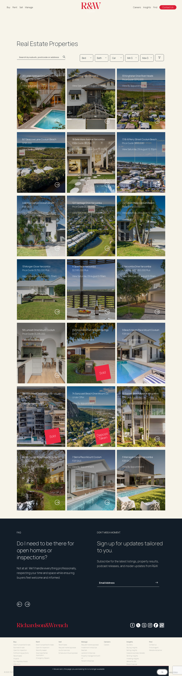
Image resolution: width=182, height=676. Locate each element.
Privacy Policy (172, 672)
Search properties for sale (21, 645)
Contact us (152, 645)
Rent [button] (38, 642)
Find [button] (150, 642)
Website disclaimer (155, 650)
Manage (29, 7)
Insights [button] (130, 642)
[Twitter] (138, 625)
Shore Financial (132, 664)
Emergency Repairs (42, 658)
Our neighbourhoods (20, 661)
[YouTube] (144, 625)
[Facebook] (132, 625)
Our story (130, 645)
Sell (21, 7)
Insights (147, 7)
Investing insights (133, 658)
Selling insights (132, 650)
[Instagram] (150, 625)
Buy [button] (15, 642)
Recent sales (17, 656)
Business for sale (19, 647)
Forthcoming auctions (21, 653)
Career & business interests (136, 653)
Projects (16, 658)
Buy (8, 7)
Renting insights (132, 656)
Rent (15, 7)
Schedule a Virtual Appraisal (68, 653)
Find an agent (153, 647)
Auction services (64, 650)
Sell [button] (60, 642)
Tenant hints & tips (87, 661)
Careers (137, 7)
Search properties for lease (45, 645)
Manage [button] (84, 642)
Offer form (16, 664)
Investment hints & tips (89, 647)
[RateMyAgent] (156, 625)
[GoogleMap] (161, 625)
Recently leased (41, 650)
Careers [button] (107, 642)
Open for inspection (20, 650)
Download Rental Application (42, 654)
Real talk (84, 650)
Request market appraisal (67, 647)
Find (155, 7)
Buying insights (132, 647)
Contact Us (167, 7)
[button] (19, 604)
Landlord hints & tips (88, 653)
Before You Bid (131, 661)
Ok (162, 672)
